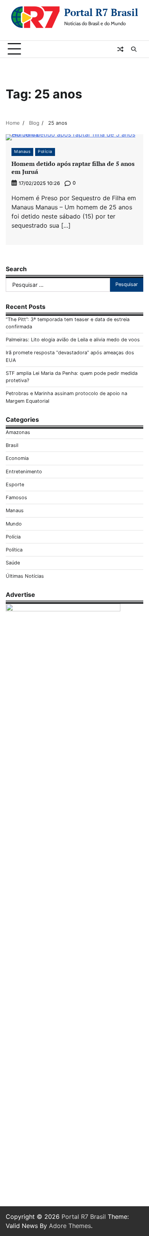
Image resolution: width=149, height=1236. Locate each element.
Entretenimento (24, 471)
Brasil (12, 445)
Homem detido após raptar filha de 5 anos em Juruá (72, 167)
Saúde (13, 563)
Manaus (22, 151)
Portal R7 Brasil (101, 12)
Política (14, 550)
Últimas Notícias (25, 576)
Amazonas (18, 432)
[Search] (133, 49)
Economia (17, 458)
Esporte (15, 484)
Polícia (45, 151)
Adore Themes (70, 1226)
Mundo (14, 524)
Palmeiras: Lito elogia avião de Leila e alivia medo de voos (73, 339)
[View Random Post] (120, 49)
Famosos (16, 497)
